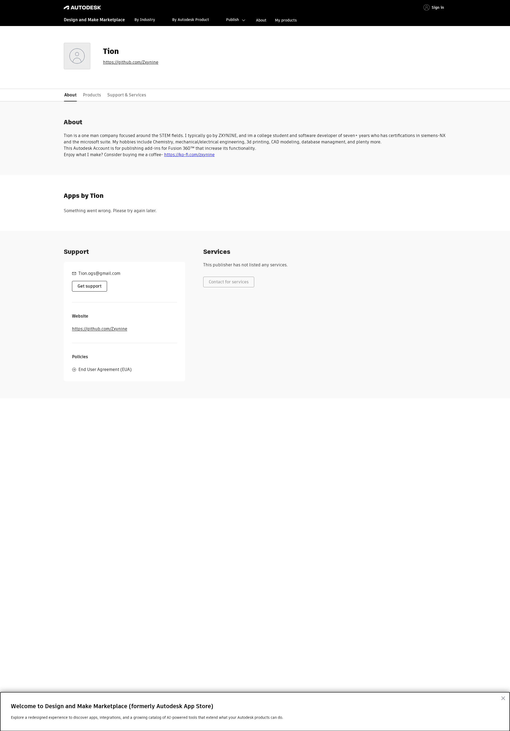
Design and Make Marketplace (94, 20)
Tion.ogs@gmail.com (99, 273)
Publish (232, 19)
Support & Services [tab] (126, 95)
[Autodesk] (82, 7)
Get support (89, 286)
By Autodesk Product (190, 19)
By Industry (144, 19)
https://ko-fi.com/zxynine (189, 155)
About (261, 20)
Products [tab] (92, 95)
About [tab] (70, 95)
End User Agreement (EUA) (104, 369)
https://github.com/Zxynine (130, 62)
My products (286, 20)
